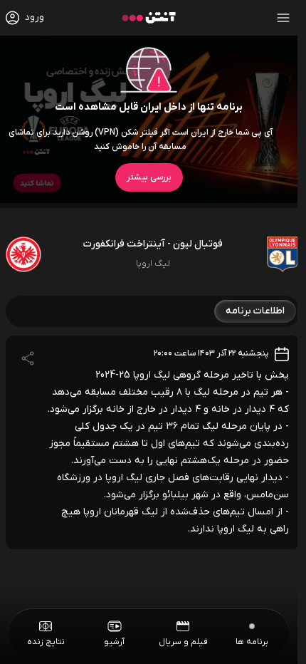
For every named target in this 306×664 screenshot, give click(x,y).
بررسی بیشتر (149, 177)
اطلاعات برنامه (255, 311)
